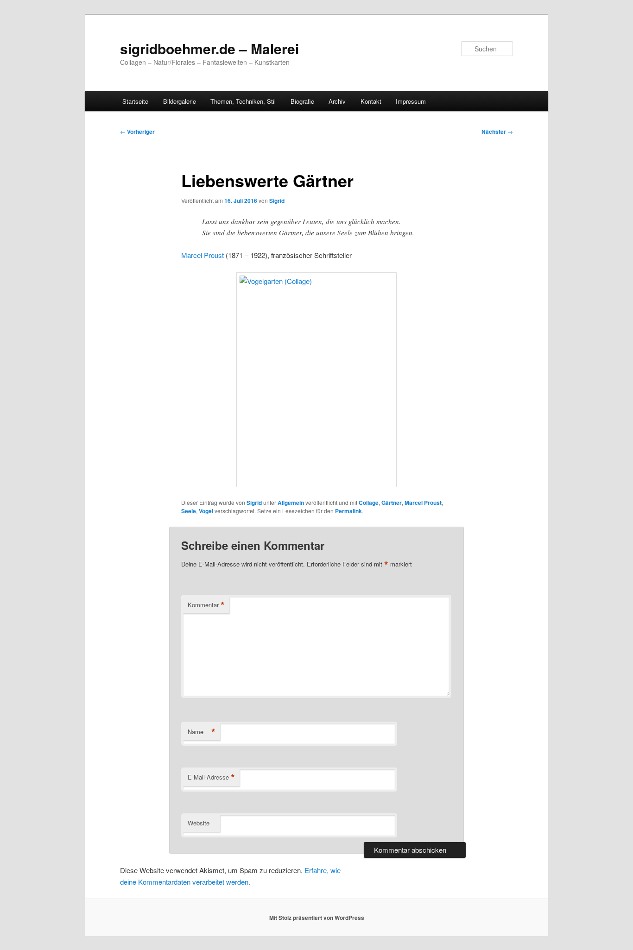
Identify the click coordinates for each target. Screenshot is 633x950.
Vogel (206, 511)
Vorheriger (137, 131)
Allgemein (291, 502)
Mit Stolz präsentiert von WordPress (316, 917)
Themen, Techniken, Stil (243, 101)
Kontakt (371, 101)
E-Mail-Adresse (211, 777)
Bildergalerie (179, 101)
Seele (188, 511)
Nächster (497, 131)
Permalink (348, 511)
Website (198, 822)
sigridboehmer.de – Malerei (209, 48)
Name (201, 731)
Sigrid (277, 200)
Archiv (337, 101)
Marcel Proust (202, 255)
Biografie (302, 101)
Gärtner (391, 502)
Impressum (411, 101)
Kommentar (206, 605)
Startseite (135, 101)
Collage (369, 502)
